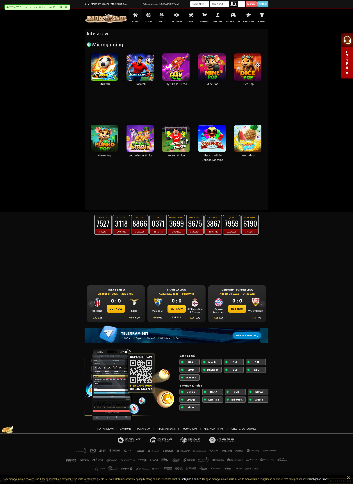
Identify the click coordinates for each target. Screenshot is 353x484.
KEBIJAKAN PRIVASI (214, 429)
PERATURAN (144, 429)
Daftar (263, 4)
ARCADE (217, 21)
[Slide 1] (172, 317)
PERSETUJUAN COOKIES (243, 429)
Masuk (251, 4)
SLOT (162, 21)
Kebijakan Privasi (319, 479)
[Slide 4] (180, 317)
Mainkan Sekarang (247, 335)
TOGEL (148, 21)
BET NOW (128, 308)
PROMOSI (248, 21)
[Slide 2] (175, 317)
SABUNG (204, 21)
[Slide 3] (178, 317)
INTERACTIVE (233, 21)
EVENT (261, 21)
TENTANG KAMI (105, 429)
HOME (135, 21)
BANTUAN (125, 429)
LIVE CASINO (176, 21)
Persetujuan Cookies (189, 479)
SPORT (191, 21)
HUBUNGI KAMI (189, 429)
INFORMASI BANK (166, 429)
